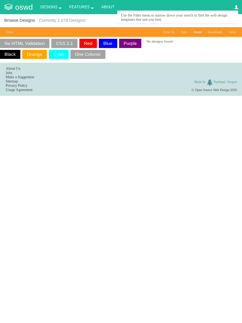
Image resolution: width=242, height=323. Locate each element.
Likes (232, 32)
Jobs (9, 73)
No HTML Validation (24, 43)
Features (79, 7)
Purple (130, 43)
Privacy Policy (16, 85)
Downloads (215, 32)
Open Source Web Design (212, 90)
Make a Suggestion (20, 77)
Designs (49, 7)
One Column (88, 54)
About (108, 7)
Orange (34, 54)
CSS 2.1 (64, 43)
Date (184, 32)
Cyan (58, 54)
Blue (107, 43)
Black (10, 54)
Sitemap (12, 81)
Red (88, 43)
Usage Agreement (19, 90)
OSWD (24, 7)
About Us (13, 68)
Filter (9, 32)
